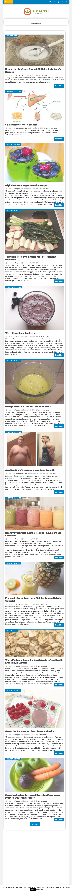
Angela (17, 189)
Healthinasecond (21, 128)
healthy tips (58, 20)
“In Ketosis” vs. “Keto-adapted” (22, 124)
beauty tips (13, 20)
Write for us (8, 2)
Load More (35, 824)
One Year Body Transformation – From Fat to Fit (30, 470)
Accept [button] (33, 889)
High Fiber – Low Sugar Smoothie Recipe (26, 185)
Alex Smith (19, 75)
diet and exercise (24, 20)
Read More (39, 889)
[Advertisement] (36, 856)
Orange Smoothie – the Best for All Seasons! (28, 406)
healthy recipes (48, 20)
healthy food (36, 20)
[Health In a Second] (36, 11)
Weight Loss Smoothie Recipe (20, 333)
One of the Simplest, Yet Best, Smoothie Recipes (30, 731)
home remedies (36, 23)
